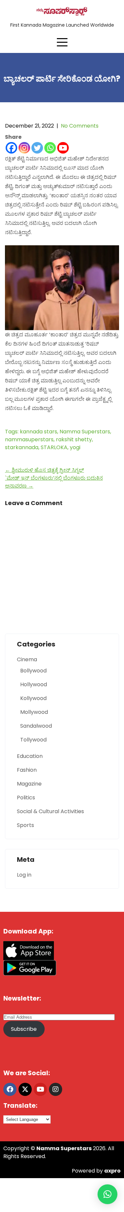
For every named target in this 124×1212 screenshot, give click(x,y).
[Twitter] (37, 148)
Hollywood (33, 684)
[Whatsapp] (50, 148)
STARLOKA (54, 447)
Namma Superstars (85, 431)
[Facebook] (11, 148)
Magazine (29, 784)
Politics (26, 797)
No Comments (80, 126)
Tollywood (33, 739)
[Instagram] (24, 148)
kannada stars (38, 431)
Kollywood (33, 698)
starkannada (21, 447)
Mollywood (34, 712)
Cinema (27, 659)
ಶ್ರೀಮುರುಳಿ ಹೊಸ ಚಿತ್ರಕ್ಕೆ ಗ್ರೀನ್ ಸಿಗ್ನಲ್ (44, 470)
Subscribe (24, 1029)
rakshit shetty (74, 439)
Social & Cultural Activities (50, 811)
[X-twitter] (25, 1089)
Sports (25, 825)
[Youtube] (63, 148)
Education (30, 756)
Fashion (27, 770)
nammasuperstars (29, 439)
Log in (24, 875)
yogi (75, 447)
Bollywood (33, 670)
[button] (107, 1194)
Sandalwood (36, 726)
